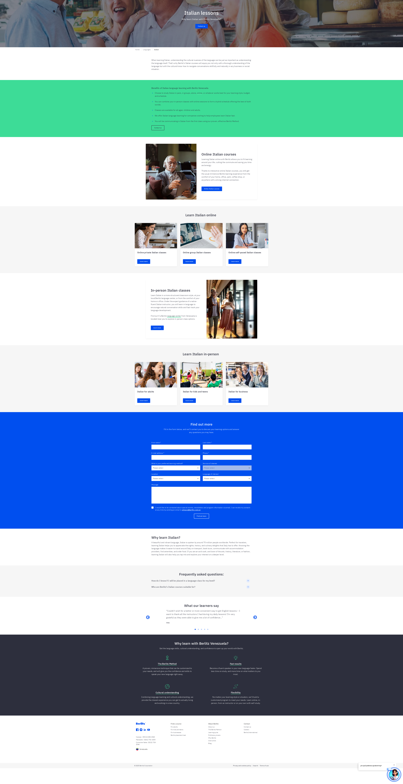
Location (154, 474)
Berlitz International (250, 732)
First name (156, 443)
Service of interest (210, 463)
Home (137, 50)
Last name (207, 443)
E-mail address (157, 453)
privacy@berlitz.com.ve (191, 510)
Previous (147, 616)
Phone (206, 453)
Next (254, 616)
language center (174, 316)
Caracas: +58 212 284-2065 (145, 737)
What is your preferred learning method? (167, 463)
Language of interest (211, 474)
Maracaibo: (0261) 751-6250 (145, 740)
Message (154, 485)
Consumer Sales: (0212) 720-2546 (146, 743)
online (199, 93)
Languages (147, 50)
